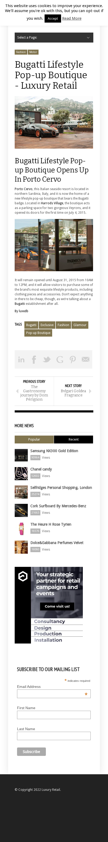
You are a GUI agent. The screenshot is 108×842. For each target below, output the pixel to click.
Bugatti (20, 304)
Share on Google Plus (59, 359)
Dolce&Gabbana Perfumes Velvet (56, 543)
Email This (85, 359)
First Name (26, 708)
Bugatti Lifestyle (42, 161)
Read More (72, 18)
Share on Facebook (34, 359)
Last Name (26, 729)
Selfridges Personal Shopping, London (61, 487)
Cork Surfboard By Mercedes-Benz (58, 506)
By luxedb (21, 311)
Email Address (52, 686)
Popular (34, 439)
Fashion (21, 52)
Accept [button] (53, 18)
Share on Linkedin (21, 359)
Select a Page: (27, 37)
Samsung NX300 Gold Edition (54, 451)
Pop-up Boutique (38, 333)
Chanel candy (41, 469)
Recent (74, 439)
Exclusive (47, 325)
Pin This (72, 359)
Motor (33, 52)
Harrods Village (52, 203)
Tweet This (47, 359)
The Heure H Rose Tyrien (50, 524)
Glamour (80, 325)
